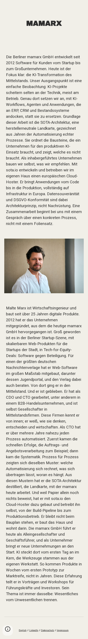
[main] (44, 23)
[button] (8, 630)
